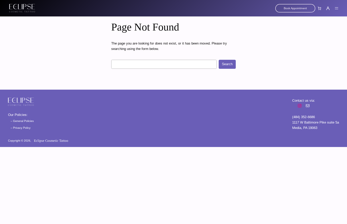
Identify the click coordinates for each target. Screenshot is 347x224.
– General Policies (22, 121)
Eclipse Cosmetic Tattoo (51, 141)
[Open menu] (336, 8)
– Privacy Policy (21, 127)
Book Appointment (295, 8)
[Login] (328, 8)
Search (227, 64)
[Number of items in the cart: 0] (319, 8)
